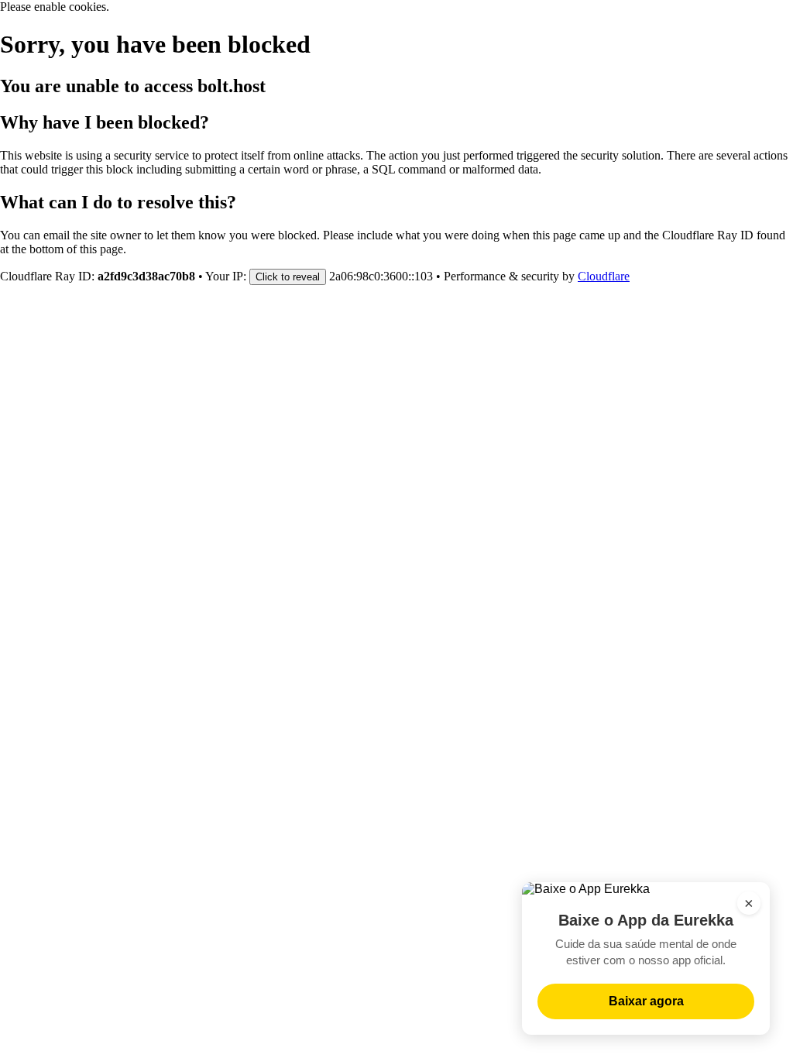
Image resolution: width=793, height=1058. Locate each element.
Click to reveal (288, 277)
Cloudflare (604, 276)
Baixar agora (646, 1001)
